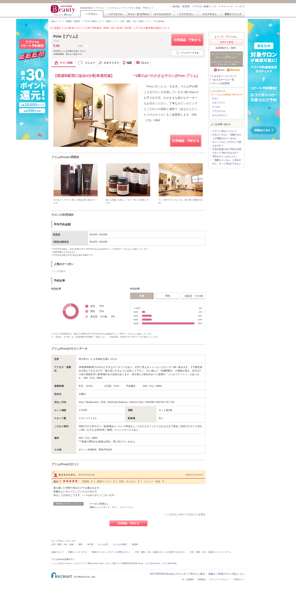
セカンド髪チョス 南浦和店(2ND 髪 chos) (124, 563)
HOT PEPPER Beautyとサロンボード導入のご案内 (177, 573)
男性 (167, 295)
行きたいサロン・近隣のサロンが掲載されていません (226, 136)
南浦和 (135, 544)
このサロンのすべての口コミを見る (186, 514)
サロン (215, 98)
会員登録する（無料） (226, 48)
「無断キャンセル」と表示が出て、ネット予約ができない (226, 162)
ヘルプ (241, 6)
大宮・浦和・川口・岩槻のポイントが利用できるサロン (160, 552)
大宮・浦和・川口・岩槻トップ (134, 21)
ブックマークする (190, 53)
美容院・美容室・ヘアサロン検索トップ (194, 6)
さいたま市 (103, 544)
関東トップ (111, 21)
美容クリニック (233, 14)
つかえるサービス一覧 (223, 79)
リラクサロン (186, 14)
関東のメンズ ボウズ (77, 552)
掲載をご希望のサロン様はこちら (226, 573)
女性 (142, 295)
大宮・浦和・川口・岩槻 (62, 544)
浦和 (80, 544)
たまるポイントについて (224, 76)
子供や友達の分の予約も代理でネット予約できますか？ (226, 151)
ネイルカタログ (162, 14)
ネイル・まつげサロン (139, 14)
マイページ (227, 6)
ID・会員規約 (188, 579)
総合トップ (56, 21)
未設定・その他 (193, 295)
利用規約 (202, 579)
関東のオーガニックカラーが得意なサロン (111, 552)
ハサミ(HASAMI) (169, 563)
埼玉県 (90, 544)
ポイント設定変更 (221, 83)
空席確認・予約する (187, 39)
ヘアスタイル (115, 14)
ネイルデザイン (219, 115)
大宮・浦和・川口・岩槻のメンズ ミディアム (210, 552)
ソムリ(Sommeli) (152, 563)
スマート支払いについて (224, 131)
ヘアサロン (92, 14)
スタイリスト (218, 102)
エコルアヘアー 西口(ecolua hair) (88, 563)
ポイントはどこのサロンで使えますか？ (226, 144)
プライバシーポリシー (219, 579)
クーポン (216, 107)
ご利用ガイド (239, 579)
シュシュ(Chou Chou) (61, 563)
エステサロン (209, 14)
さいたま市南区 (120, 544)
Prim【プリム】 (66, 36)
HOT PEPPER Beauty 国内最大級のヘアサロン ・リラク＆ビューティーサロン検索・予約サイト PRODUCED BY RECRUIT (63, 10)
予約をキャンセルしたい (224, 156)
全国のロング (57, 552)
